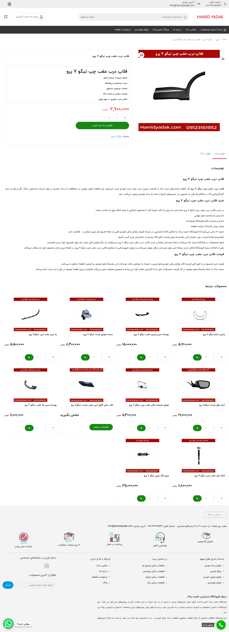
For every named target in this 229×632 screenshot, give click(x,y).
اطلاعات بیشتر (101, 427)
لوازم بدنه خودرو (213, 565)
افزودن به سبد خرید (102, 125)
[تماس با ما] (221, 624)
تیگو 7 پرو (208, 39)
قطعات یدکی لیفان (154, 577)
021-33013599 (213, 5)
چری (217, 39)
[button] (141, 55)
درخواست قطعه (99, 577)
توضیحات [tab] (219, 154)
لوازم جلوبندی (214, 582)
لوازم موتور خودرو (212, 577)
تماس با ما (102, 565)
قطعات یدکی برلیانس (153, 571)
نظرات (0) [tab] (206, 154)
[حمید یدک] (209, 16)
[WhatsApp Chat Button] (8, 624)
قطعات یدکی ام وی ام (153, 565)
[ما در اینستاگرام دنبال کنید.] (9, 4)
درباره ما (103, 571)
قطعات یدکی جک (155, 582)
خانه (224, 39)
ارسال (8, 585)
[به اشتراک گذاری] (223, 59)
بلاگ (105, 582)
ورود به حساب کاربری (27, 16)
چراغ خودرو (215, 571)
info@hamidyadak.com (182, 5)
